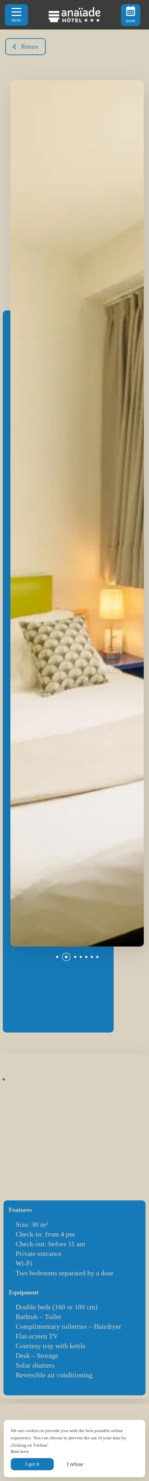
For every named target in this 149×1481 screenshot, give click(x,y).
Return (29, 46)
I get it (32, 1464)
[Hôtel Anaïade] (74, 15)
